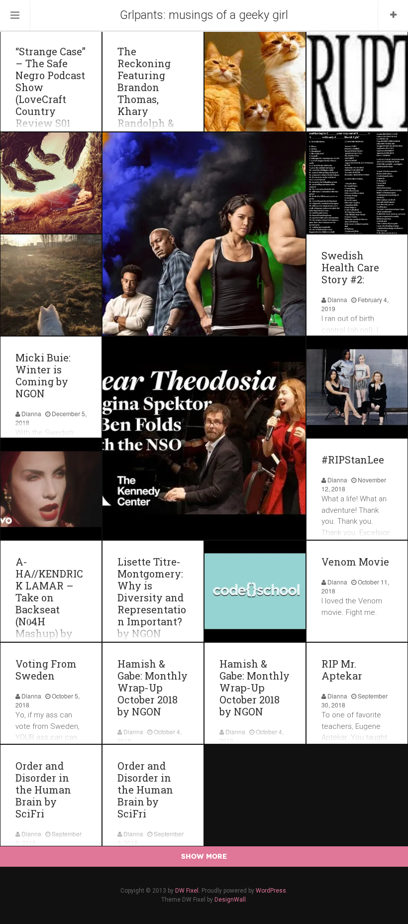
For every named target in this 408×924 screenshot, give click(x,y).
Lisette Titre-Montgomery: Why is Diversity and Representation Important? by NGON (151, 597)
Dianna (337, 299)
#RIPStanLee (352, 459)
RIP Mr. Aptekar (341, 669)
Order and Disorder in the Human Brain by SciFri (43, 789)
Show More (204, 856)
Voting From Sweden (46, 669)
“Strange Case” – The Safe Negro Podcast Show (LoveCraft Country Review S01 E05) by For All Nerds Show (50, 99)
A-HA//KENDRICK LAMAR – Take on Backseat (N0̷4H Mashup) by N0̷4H (49, 603)
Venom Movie (355, 561)
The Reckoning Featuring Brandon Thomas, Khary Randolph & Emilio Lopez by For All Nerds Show (149, 105)
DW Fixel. (187, 890)
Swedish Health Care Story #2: (350, 267)
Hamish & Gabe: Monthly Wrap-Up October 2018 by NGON (152, 687)
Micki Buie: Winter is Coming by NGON (43, 375)
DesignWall (230, 899)
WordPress (271, 890)
